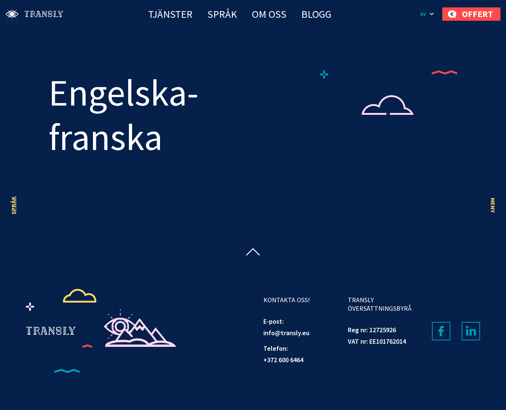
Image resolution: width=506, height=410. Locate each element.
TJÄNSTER (170, 14)
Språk (222, 14)
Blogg (316, 14)
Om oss (269, 14)
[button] (427, 14)
